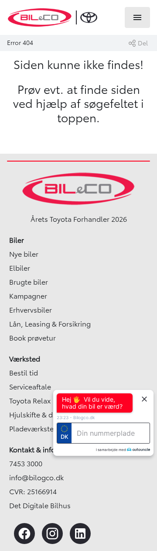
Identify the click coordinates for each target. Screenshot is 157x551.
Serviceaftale (30, 386)
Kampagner (28, 296)
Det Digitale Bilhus (40, 505)
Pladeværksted (33, 428)
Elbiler (19, 268)
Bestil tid (23, 372)
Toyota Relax (30, 400)
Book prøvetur (32, 338)
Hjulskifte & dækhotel (44, 414)
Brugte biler (28, 282)
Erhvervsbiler (30, 310)
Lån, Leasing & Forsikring (50, 324)
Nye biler (23, 254)
